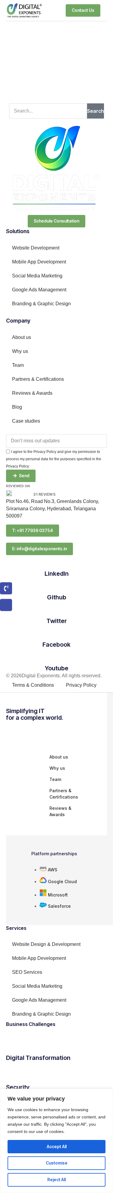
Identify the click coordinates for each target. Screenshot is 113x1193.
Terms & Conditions (33, 685)
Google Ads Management (39, 289)
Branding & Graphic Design (41, 303)
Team (18, 365)
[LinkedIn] (56, 562)
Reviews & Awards (32, 393)
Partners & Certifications (38, 379)
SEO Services (27, 972)
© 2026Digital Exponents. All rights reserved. (54, 675)
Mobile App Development (39, 261)
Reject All (56, 1179)
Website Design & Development (46, 944)
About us (21, 337)
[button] (105, 10)
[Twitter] (56, 610)
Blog (17, 407)
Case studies (26, 421)
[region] (56, 1141)
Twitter (56, 621)
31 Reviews (44, 494)
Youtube (56, 668)
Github (56, 597)
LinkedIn (57, 573)
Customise (56, 1162)
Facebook (56, 644)
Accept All (57, 1146)
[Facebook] (56, 633)
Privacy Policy (81, 685)
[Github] (56, 586)
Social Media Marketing (37, 275)
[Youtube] (56, 657)
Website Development (35, 247)
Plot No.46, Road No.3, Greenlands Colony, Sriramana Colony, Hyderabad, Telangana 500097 (52, 508)
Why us (20, 351)
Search (95, 111)
